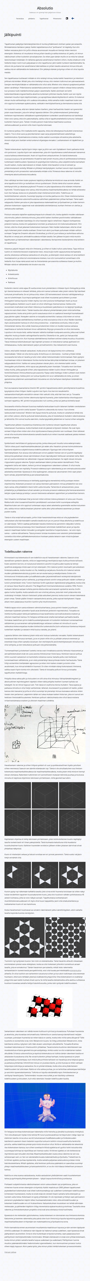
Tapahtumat (44, 19)
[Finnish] (72, 18)
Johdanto (31, 19)
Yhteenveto (57, 19)
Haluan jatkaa (10, 1252)
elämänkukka (75, 970)
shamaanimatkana (12, 159)
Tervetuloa (20, 19)
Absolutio (45, 8)
